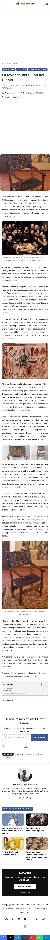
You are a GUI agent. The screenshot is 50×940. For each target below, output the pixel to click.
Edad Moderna (8, 69)
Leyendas (20, 754)
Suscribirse (39, 738)
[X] (23, 797)
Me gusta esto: (7, 688)
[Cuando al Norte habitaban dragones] (37, 819)
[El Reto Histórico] (25, 4)
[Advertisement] (25, 35)
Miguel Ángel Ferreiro (12, 93)
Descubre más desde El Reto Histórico (14, 693)
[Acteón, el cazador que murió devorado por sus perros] (13, 819)
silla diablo (41, 754)
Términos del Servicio (23, 909)
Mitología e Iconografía (37, 69)
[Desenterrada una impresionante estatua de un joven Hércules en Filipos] (37, 843)
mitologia (30, 754)
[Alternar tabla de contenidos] (42, 685)
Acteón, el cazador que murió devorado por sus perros (12, 830)
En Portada (13, 64)
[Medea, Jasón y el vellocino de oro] (13, 843)
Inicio (5, 64)
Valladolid (7, 758)
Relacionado (7, 690)
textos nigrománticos (36, 397)
